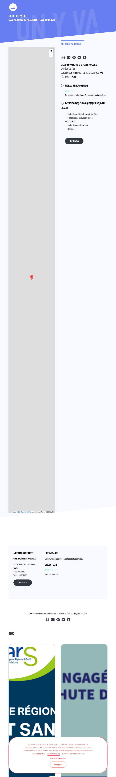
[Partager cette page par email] (69, 58)
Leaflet (15, 512)
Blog (11, 633)
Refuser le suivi (53, 754)
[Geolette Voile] (31, 277)
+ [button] (51, 50)
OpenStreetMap (26, 512)
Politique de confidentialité (73, 754)
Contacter (74, 141)
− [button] (51, 55)
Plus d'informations (58, 759)
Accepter (58, 765)
